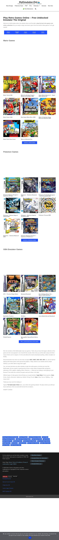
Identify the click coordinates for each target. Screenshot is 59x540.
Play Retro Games (36, 455)
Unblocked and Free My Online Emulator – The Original (29, 3)
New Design (9, 5)
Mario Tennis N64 (7, 95)
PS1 (30, 5)
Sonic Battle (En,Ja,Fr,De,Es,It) (47, 316)
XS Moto (23, 316)
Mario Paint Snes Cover (9, 139)
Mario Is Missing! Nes (26, 139)
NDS (41, 359)
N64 (44, 359)
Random (15, 476)
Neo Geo (50, 5)
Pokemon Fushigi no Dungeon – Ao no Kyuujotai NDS (47, 195)
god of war (45, 437)
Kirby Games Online (37, 439)
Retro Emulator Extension (38, 461)
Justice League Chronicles (8, 488)
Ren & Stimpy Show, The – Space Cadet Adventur (45, 294)
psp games (14, 443)
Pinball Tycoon (7, 337)
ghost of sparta (23, 437)
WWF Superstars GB (7, 491)
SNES (34, 359)
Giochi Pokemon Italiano (35, 437)
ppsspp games (6, 443)
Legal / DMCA (13, 464)
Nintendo (36, 5)
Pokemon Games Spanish (29, 441)
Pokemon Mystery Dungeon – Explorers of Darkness (28, 236)
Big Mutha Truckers (8, 316)
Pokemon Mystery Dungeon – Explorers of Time (11, 195)
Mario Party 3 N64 (7, 117)
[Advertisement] (29, 58)
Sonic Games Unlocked (33, 443)
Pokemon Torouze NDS (45, 215)
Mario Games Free (7, 441)
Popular (5, 476)
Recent (10, 476)
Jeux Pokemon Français (9, 439)
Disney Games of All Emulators (10, 437)
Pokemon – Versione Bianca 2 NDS (11, 236)
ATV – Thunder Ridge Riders (10, 294)
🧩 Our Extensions (28, 9)
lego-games (46, 439)
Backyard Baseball (26, 294)
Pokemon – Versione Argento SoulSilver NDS (28, 216)
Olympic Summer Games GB (9, 481)
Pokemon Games (17, 441)
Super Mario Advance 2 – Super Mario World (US (47, 96)
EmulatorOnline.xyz (36, 463)
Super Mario (39, 375)
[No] (57, 536)
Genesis (44, 5)
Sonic (52, 375)
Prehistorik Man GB (7, 478)
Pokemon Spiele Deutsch (43, 441)
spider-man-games (45, 443)
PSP (26, 5)
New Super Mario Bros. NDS (28, 117)
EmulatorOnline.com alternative (39, 458)
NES (31, 359)
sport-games (6, 445)
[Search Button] (35, 9)
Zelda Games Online (16, 445)
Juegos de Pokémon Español (23, 439)
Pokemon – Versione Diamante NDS (29, 195)
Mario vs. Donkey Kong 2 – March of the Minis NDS (28, 96)
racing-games (22, 443)
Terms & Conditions (17, 462)
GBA (38, 359)
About (10, 462)
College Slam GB (6, 485)
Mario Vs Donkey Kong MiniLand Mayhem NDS (45, 118)
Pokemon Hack (19, 5)
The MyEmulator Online (13, 384)
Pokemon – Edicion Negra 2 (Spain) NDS (10, 216)
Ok (30, 537)
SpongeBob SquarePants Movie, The (29, 337)
